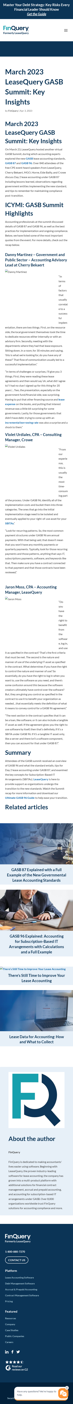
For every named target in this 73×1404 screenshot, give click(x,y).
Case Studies (11, 1330)
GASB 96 (26, 163)
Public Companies (14, 1336)
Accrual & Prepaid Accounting (21, 1289)
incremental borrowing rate (22, 422)
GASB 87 (10, 163)
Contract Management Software (22, 1295)
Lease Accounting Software (19, 1277)
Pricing (9, 1301)
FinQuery (13, 110)
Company (10, 1324)
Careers (9, 1342)
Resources (10, 1318)
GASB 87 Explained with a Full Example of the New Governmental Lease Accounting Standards (36, 875)
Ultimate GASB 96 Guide (20, 797)
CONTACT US (16, 1260)
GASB (29, 158)
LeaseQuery (40, 779)
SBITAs (9, 523)
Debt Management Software (20, 1283)
